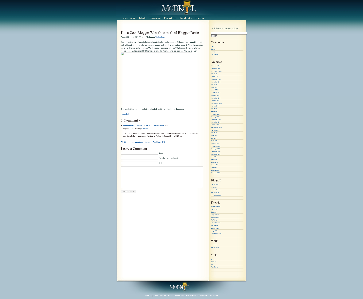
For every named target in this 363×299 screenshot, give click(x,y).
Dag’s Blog (214, 209)
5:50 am (144, 128)
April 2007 (214, 159)
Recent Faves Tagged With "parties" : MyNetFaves (143, 125)
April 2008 (214, 141)
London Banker (216, 190)
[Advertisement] (163, 27)
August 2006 (215, 165)
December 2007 (216, 151)
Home (124, 17)
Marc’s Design (215, 217)
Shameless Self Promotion (191, 17)
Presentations (155, 17)
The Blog (148, 295)
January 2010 (215, 95)
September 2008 (216, 127)
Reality (213, 52)
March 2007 (215, 162)
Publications (170, 17)
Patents (142, 17)
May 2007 (214, 157)
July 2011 (214, 74)
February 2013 (215, 66)
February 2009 (215, 114)
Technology (160, 37)
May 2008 (214, 138)
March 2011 (215, 76)
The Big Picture (216, 195)
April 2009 (214, 111)
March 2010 (215, 90)
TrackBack (159, 142)
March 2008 (215, 143)
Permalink (125, 114)
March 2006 (215, 170)
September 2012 (216, 71)
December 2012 (216, 68)
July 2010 (214, 84)
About (133, 17)
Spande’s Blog (215, 222)
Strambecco (215, 192)
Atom (212, 264)
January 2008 (215, 149)
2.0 (213, 261)
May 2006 (214, 167)
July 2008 (214, 133)
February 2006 (215, 173)
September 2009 (216, 103)
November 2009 (216, 98)
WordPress (214, 267)
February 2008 (215, 146)
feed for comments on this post (136, 142)
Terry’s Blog (214, 231)
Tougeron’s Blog (216, 233)
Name (161, 153)
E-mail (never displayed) (168, 158)
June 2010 (214, 87)
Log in (213, 259)
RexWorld (214, 220)
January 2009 (215, 117)
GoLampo (214, 212)
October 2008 (215, 125)
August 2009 (215, 106)
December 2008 (216, 119)
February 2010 (215, 92)
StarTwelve (214, 225)
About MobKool (159, 295)
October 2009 (215, 100)
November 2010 (216, 82)
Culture (213, 49)
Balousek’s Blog (216, 206)
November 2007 (216, 154)
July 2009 (214, 108)
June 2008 (214, 135)
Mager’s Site (215, 215)
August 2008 (215, 130)
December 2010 (216, 79)
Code (212, 46)
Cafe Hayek (215, 184)
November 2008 (216, 122)
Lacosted (214, 187)
